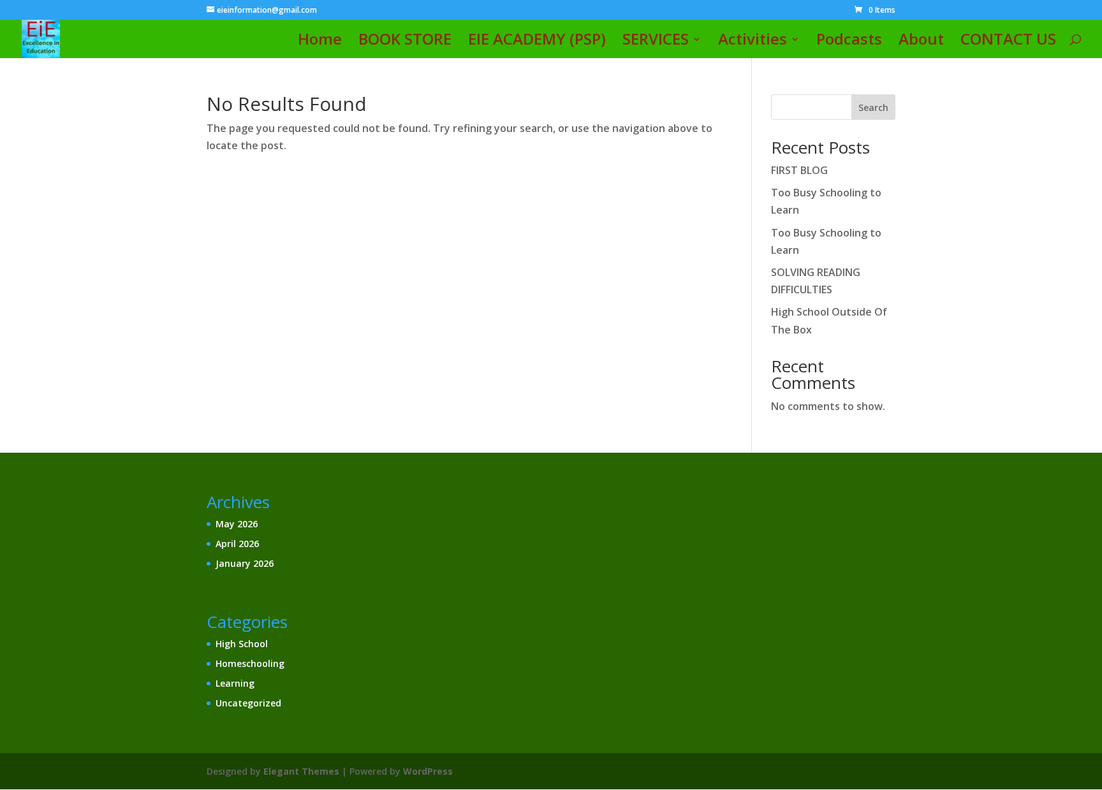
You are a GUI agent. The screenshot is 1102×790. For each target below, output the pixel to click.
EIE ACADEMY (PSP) (537, 41)
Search (873, 107)
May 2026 (237, 524)
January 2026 (245, 563)
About (921, 41)
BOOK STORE (405, 41)
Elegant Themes (301, 771)
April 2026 (237, 544)
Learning (235, 683)
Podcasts (849, 41)
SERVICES (655, 41)
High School (242, 644)
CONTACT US (1008, 41)
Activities (752, 41)
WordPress (428, 771)
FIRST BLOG (799, 170)
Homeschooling (250, 663)
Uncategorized (248, 703)
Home (320, 41)
